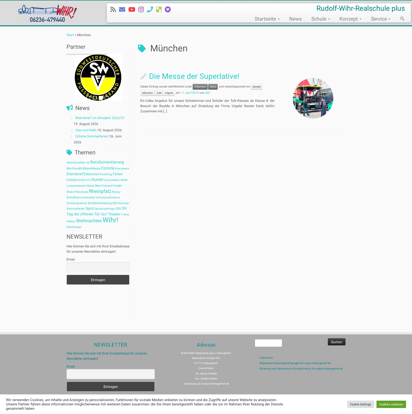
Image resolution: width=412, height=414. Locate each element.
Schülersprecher (77, 203)
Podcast (106, 185)
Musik (90, 185)
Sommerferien (76, 208)
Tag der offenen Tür (83, 214)
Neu (98, 185)
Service (379, 19)
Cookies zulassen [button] (391, 404)
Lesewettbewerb (76, 185)
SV (124, 208)
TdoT (103, 214)
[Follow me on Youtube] (133, 9)
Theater (114, 214)
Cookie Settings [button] (360, 404)
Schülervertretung (100, 203)
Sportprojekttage (105, 208)
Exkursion (91, 174)
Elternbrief (75, 174)
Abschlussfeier (76, 162)
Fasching (106, 174)
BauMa (256, 86)
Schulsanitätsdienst (108, 197)
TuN (158, 92)
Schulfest (73, 197)
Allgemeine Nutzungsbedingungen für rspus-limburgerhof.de (295, 363)
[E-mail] (123, 9)
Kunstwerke (110, 180)
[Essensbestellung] (160, 9)
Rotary (116, 192)
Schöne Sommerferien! (92, 136)
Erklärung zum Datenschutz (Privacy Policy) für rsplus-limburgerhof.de (301, 368)
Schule (319, 19)
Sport (89, 208)
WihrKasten (74, 227)
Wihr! (110, 220)
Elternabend (122, 168)
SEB (114, 203)
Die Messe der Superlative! (194, 76)
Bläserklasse (91, 168)
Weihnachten (89, 220)
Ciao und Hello (86, 130)
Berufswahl (74, 168)
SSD (118, 208)
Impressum (266, 357)
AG (88, 162)
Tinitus (125, 214)
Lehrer (123, 180)
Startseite (266, 19)
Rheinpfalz (100, 191)
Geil (207, 93)
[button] (400, 19)
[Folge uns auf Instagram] (142, 9)
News (295, 19)
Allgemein (200, 86)
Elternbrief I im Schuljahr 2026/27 (100, 118)
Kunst (97, 179)
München (147, 92)
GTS (88, 180)
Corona (107, 168)
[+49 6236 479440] (151, 9)
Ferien (118, 174)
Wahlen (71, 221)
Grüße (81, 180)
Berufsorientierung (107, 162)
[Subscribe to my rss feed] (114, 9)
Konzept (349, 19)
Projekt (117, 185)
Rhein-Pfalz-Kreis (77, 192)
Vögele (169, 92)
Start (70, 35)
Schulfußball (87, 197)
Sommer (123, 203)
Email (71, 259)
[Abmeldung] (169, 9)
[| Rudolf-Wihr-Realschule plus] (47, 13)
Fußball (72, 180)
